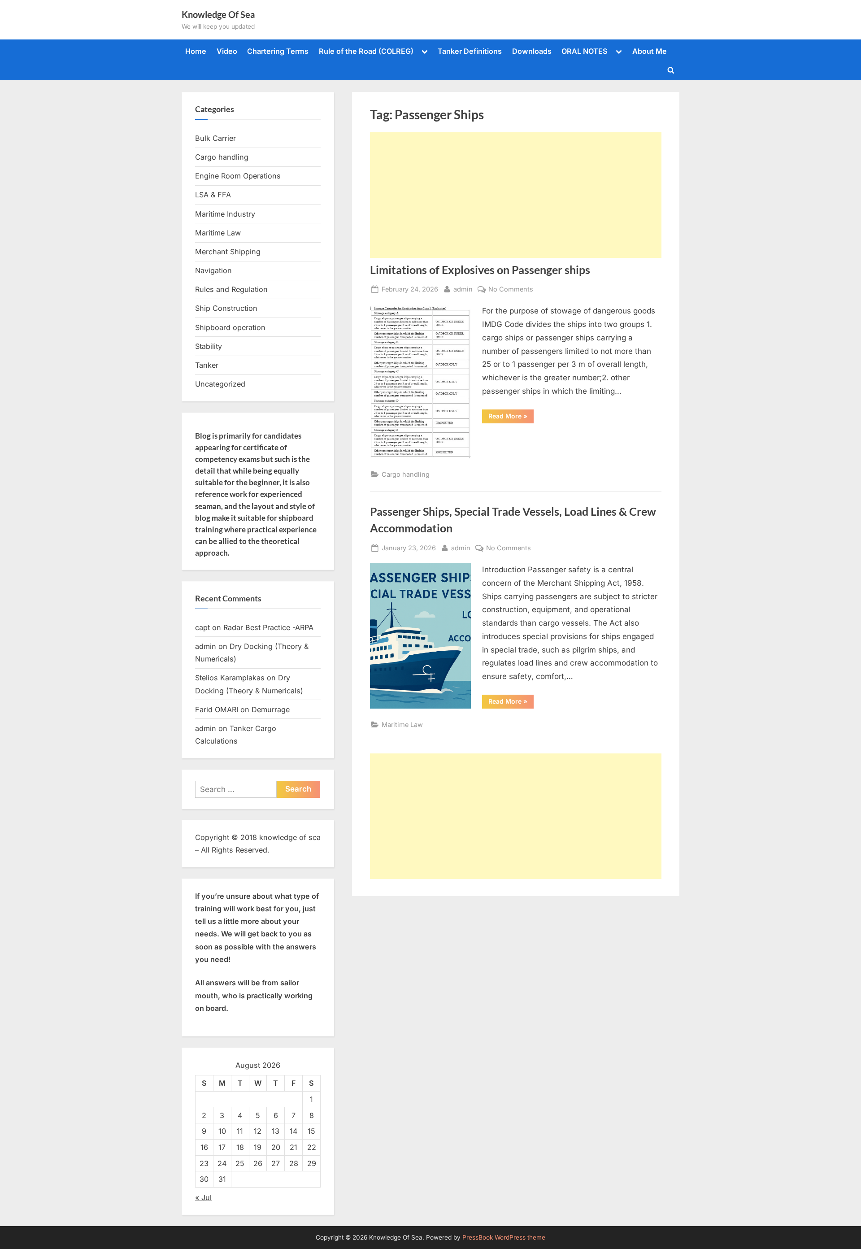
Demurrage (271, 709)
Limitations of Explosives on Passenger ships (480, 269)
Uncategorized (220, 383)
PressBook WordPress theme (503, 1237)
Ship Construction (226, 308)
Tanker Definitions (470, 51)
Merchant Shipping (228, 251)
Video (227, 51)
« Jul (203, 1197)
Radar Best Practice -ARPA (268, 627)
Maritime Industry (225, 213)
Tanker (206, 365)
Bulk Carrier (215, 138)
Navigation (213, 270)
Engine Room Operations (238, 175)
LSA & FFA (213, 194)
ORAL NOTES (584, 51)
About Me (649, 51)
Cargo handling (406, 474)
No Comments (510, 290)
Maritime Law (402, 724)
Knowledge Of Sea (218, 14)
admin (463, 289)
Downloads (532, 51)
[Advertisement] (515, 195)
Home (195, 51)
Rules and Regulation (231, 289)
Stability (208, 346)
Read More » (511, 417)
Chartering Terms (278, 51)
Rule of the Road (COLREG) (366, 51)
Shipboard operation (230, 327)
